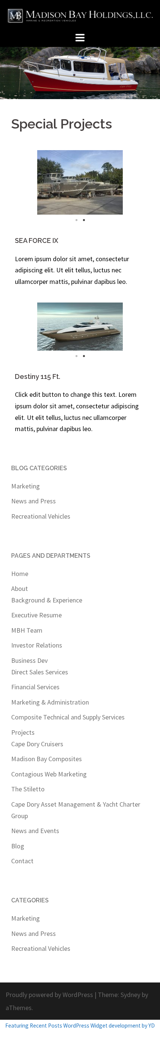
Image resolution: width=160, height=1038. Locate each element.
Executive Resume (36, 615)
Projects (23, 732)
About (19, 588)
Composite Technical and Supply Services (68, 717)
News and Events (35, 830)
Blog (17, 846)
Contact (22, 861)
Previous (26, 182)
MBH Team (26, 630)
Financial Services (35, 687)
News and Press (33, 501)
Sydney (130, 994)
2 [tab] (83, 220)
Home (19, 573)
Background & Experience (46, 600)
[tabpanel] (80, 182)
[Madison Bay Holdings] (80, 14)
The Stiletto (28, 789)
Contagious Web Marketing (49, 774)
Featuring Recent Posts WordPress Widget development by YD (80, 1025)
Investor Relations (36, 645)
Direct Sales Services (39, 672)
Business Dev (29, 660)
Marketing (25, 486)
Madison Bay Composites (46, 758)
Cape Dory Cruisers (37, 744)
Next (134, 182)
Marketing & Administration (50, 702)
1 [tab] (76, 220)
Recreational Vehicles (40, 516)
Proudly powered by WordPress (49, 994)
